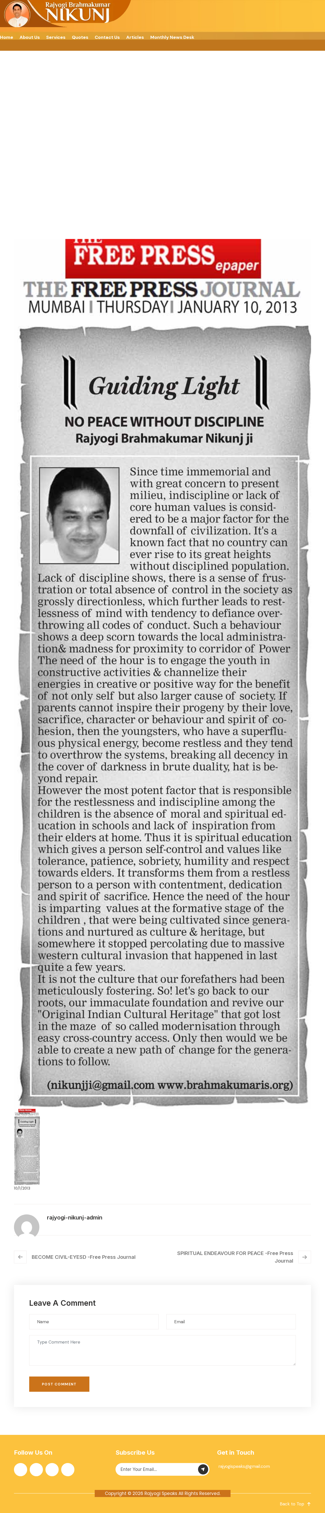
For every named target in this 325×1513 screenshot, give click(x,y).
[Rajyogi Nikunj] (66, 13)
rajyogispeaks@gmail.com (244, 1466)
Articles (135, 37)
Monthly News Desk (172, 37)
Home (6, 37)
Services (56, 37)
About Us (30, 37)
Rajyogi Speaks (160, 1493)
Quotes (80, 37)
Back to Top (292, 1504)
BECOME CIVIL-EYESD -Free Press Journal (84, 1257)
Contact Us (107, 37)
